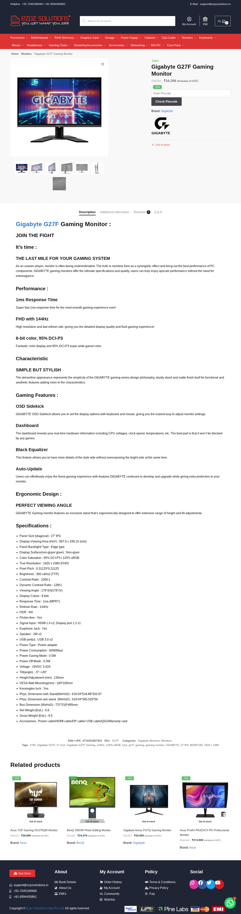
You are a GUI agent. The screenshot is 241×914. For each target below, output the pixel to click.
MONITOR (196, 745)
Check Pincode (166, 101)
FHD (33, 745)
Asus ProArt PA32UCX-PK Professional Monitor (204, 832)
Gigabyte (167, 111)
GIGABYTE (172, 745)
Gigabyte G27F (37, 224)
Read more (36, 855)
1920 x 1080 (211, 745)
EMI (205, 24)
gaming (139, 745)
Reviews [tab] (140, 212)
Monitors (26, 53)
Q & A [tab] (158, 212)
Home (14, 53)
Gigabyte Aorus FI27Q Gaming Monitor (147, 830)
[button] (103, 64)
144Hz (100, 745)
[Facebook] (202, 884)
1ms (124, 745)
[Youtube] (219, 884)
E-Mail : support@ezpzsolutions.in (210, 3)
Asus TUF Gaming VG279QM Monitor (34, 830)
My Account (189, 24)
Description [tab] (87, 212)
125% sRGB (113, 745)
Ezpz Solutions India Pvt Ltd (45, 908)
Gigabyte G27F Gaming (81, 745)
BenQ (80, 842)
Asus (23, 842)
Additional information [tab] (114, 212)
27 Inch (60, 745)
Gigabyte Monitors (149, 740)
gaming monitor (155, 745)
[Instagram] (194, 884)
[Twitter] (211, 884)
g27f (131, 745)
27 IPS (184, 745)
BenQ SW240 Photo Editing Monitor (89, 830)
